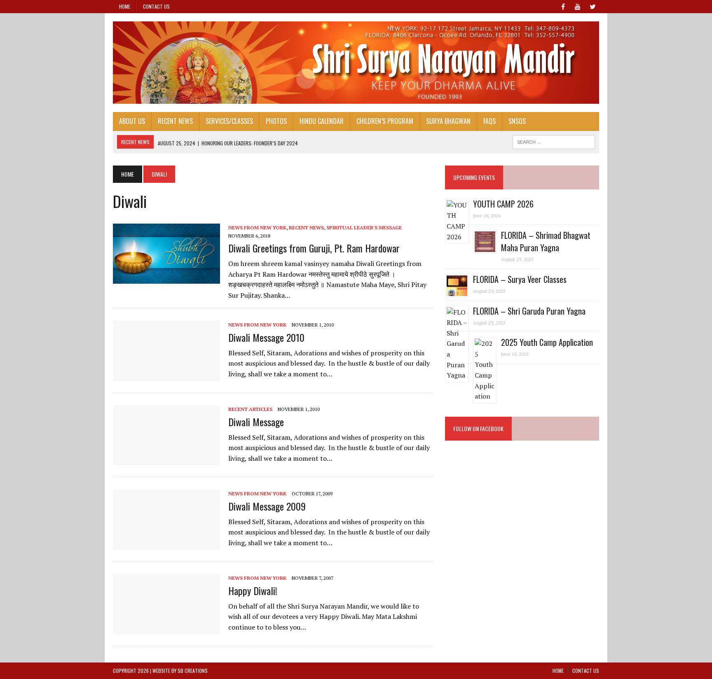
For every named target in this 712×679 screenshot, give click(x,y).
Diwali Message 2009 (267, 506)
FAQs (489, 121)
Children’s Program (384, 121)
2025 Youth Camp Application (547, 342)
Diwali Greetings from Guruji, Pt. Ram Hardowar (314, 247)
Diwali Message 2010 (266, 337)
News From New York (257, 227)
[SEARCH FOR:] (554, 141)
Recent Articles (250, 409)
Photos (276, 121)
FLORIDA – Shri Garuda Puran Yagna (529, 311)
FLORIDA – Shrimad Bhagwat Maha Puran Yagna (545, 241)
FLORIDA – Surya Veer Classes (520, 279)
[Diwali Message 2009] (166, 544)
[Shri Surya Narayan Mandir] (356, 62)
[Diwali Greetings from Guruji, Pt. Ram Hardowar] (166, 278)
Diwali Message (256, 421)
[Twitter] (592, 6)
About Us (132, 121)
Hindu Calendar (322, 121)
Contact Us (156, 6)
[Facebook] (562, 6)
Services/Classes (229, 121)
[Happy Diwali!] (166, 628)
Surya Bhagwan (448, 121)
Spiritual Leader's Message (364, 227)
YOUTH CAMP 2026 (503, 204)
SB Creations (193, 670)
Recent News (175, 121)
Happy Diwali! (252, 590)
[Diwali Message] (166, 459)
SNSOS (517, 121)
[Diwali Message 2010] (166, 375)
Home (124, 6)
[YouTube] (577, 6)
